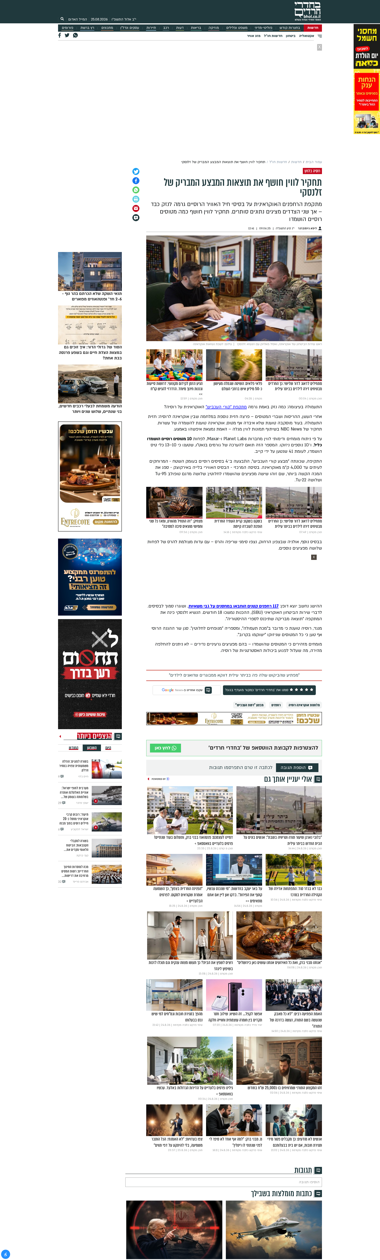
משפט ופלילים (236, 28)
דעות (180, 28)
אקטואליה (306, 35)
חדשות (312, 28)
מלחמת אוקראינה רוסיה (304, 705)
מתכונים (107, 28)
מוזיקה (213, 28)
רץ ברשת (87, 28)
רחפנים (276, 705)
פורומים (67, 28)
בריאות (196, 28)
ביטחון (291, 35)
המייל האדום (77, 19)
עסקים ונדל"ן (129, 28)
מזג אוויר (253, 35)
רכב (166, 28)
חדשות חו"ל (273, 35)
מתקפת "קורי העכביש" (226, 407)
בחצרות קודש (290, 28)
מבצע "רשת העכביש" (249, 705)
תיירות (151, 28)
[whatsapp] (135, 189)
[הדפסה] (135, 199)
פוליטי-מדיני (263, 28)
